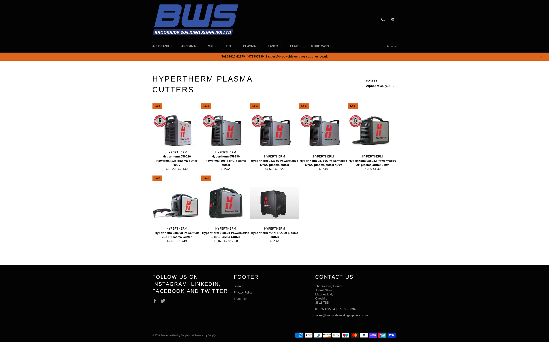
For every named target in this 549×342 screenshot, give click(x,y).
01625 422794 (325, 309)
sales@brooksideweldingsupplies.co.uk (341, 315)
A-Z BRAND (161, 46)
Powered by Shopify (205, 335)
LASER (273, 46)
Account (391, 46)
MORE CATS (320, 46)
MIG (211, 46)
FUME (295, 46)
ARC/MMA (188, 46)
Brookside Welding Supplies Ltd (177, 335)
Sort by (371, 80)
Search (238, 286)
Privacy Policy (243, 292)
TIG (229, 46)
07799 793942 (347, 309)
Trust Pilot (240, 298)
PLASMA (249, 46)
